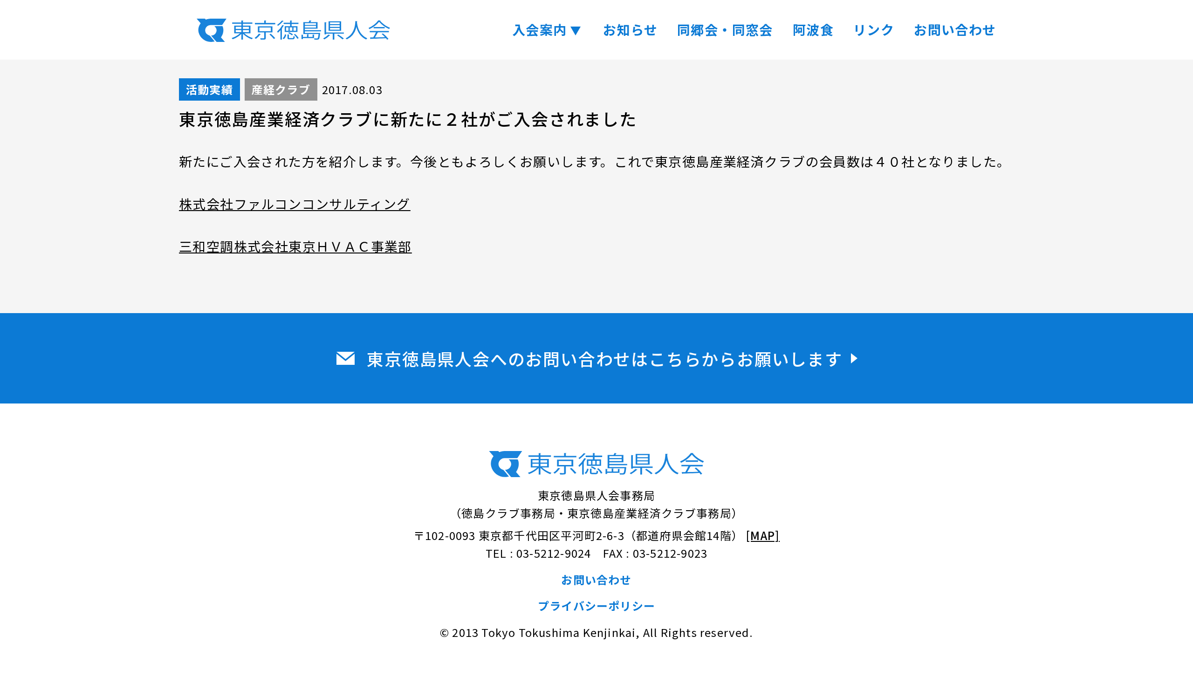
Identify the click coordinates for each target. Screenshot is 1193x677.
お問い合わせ (955, 29)
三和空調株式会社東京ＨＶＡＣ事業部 (295, 246)
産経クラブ (281, 89)
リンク (873, 29)
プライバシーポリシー (596, 605)
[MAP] (763, 535)
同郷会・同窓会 (725, 29)
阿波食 (813, 29)
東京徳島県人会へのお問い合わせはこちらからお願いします (605, 358)
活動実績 (209, 89)
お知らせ (630, 29)
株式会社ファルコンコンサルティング (295, 203)
